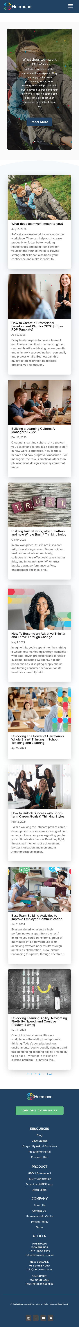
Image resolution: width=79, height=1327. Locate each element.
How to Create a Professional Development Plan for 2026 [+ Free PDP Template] (37, 326)
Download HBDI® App (39, 1184)
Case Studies (40, 1141)
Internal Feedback (59, 1304)
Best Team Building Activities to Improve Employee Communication (36, 917)
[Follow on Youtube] (43, 1318)
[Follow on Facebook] (36, 1318)
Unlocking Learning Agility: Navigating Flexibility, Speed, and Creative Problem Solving (39, 1021)
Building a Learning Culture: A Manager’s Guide (33, 430)
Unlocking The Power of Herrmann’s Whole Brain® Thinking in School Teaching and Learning (37, 739)
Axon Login (39, 1190)
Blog (39, 1135)
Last (49, 1074)
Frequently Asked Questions (39, 1146)
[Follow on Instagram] (28, 1318)
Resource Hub (39, 1157)
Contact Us (39, 1211)
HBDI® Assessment (39, 1173)
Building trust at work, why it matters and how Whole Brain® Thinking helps (38, 533)
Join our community (39, 1110)
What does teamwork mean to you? (39, 61)
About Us (39, 1205)
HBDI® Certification (39, 1179)
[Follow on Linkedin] (50, 1318)
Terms (39, 1227)
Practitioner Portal (39, 1152)
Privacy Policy (39, 1222)
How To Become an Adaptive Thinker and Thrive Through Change (38, 635)
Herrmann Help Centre (39, 1216)
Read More (39, 122)
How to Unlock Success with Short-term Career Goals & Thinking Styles (38, 815)
